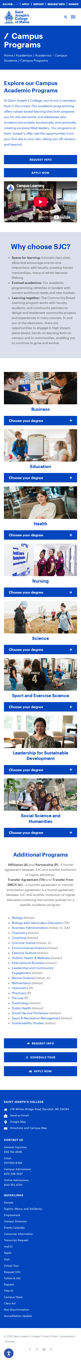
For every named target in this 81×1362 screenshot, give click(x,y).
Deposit (38, 4)
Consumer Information (18, 1233)
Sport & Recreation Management (36, 1018)
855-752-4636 (13, 1151)
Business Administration (30, 927)
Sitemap (10, 1341)
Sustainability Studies (28, 1023)
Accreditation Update (18, 1315)
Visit (7, 1259)
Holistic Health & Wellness (31, 958)
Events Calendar (14, 1227)
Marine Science (23, 978)
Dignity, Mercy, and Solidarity (23, 1208)
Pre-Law (18, 998)
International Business (28, 963)
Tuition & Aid (12, 1278)
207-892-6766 (13, 1162)
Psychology (20, 1003)
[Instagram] (51, 1349)
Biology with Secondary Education (37, 923)
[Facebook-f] (29, 1349)
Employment (12, 1215)
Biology (17, 917)
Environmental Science (29, 948)
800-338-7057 (13, 1173)
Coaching (19, 937)
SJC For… (9, 4)
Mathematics (21, 983)
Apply (25, 4)
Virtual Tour (11, 1265)
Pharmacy (19, 993)
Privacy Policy (50, 1336)
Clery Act (10, 1303)
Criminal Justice (24, 943)
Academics (24, 55)
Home (8, 55)
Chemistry (19, 933)
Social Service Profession (30, 1013)
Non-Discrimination (16, 1309)
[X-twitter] (37, 1349)
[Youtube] (44, 1349)
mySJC (8, 1246)
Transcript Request (16, 1240)
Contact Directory (15, 1221)
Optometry (20, 988)
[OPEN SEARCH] (65, 17)
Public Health (21, 1008)
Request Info (56, 4)
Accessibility (67, 1336)
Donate (73, 4)
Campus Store (13, 1297)
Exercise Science (24, 953)
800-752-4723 (13, 1184)
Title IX (8, 1290)
